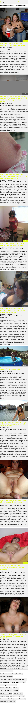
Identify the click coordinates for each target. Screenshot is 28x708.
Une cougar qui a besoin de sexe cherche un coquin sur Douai (12, 369)
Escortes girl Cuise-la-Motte (17, 696)
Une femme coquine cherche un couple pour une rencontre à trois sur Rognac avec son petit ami (13, 176)
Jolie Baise (16, 687)
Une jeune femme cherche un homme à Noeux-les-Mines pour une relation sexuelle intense (13, 424)
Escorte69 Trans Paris (19, 699)
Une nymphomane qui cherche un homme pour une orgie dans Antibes (13, 44)
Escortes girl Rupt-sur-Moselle (8, 685)
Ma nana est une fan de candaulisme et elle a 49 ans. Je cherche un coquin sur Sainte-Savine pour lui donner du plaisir (13, 99)
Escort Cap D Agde (18, 693)
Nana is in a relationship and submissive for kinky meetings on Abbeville (12, 567)
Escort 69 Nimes (4, 696)
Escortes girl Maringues (6, 676)
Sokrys (2, 2)
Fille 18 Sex (19, 673)
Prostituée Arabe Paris (6, 687)
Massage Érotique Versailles (7, 682)
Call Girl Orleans (14, 690)
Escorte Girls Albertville (6, 699)
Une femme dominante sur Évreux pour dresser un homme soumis (12, 244)
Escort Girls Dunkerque (6, 671)
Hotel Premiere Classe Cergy (7, 701)
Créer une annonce (22, 2)
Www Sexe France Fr (21, 679)
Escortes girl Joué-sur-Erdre (7, 673)
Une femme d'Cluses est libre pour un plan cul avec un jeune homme (13, 501)
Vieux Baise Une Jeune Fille (7, 679)
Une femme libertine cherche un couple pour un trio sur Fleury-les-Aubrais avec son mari (12, 310)
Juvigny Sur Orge (4, 690)
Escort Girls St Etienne (6, 693)
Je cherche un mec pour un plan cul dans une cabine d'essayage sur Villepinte (13, 636)
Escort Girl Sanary (20, 682)
